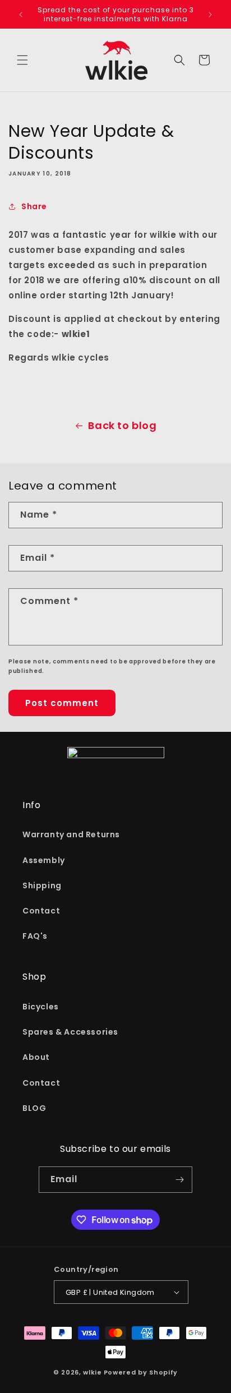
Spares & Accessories (70, 1031)
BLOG (34, 1108)
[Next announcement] (210, 14)
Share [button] (34, 206)
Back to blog (122, 425)
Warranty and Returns (71, 834)
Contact (41, 910)
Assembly (43, 860)
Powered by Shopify (141, 1372)
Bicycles (40, 1006)
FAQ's (35, 936)
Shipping (42, 885)
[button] (22, 60)
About (36, 1057)
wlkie (92, 1372)
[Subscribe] (179, 1179)
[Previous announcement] (20, 14)
